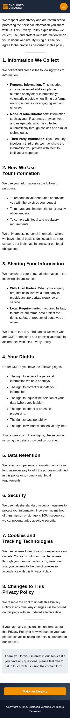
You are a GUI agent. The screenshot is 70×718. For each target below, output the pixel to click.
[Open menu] (64, 6)
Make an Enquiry (35, 691)
